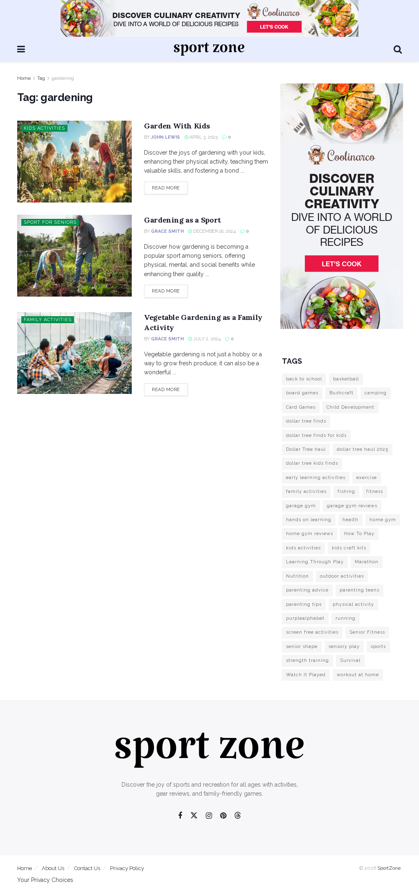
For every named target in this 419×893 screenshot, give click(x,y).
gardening (63, 78)
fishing (346, 491)
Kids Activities (44, 128)
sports (378, 646)
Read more (170, 188)
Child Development (350, 407)
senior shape (302, 646)
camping (376, 393)
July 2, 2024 (206, 339)
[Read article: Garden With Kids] (74, 161)
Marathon (366, 562)
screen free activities (312, 632)
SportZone (389, 868)
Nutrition (297, 576)
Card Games (300, 407)
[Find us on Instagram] (209, 816)
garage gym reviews (352, 505)
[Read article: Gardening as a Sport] (74, 256)
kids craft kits (349, 548)
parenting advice (307, 590)
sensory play (344, 646)
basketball (346, 379)
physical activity (353, 604)
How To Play (359, 533)
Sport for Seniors (50, 222)
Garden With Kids (177, 125)
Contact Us (87, 868)
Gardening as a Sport (182, 220)
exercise (366, 477)
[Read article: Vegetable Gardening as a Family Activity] (74, 353)
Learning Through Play (315, 562)
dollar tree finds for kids (316, 435)
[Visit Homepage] (209, 49)
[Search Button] (398, 49)
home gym (382, 519)
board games (302, 393)
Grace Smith (167, 231)
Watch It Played (306, 674)
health (350, 519)
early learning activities (315, 477)
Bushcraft (341, 393)
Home (24, 78)
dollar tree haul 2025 (362, 449)
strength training (307, 660)
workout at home (358, 674)
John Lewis (165, 137)
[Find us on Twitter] (194, 816)
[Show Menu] (21, 49)
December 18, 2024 (214, 231)
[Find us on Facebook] (180, 816)
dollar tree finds (306, 421)
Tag (41, 78)
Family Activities (48, 319)
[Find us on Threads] (237, 816)
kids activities (303, 548)
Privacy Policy (127, 868)
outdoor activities (342, 576)
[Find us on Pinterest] (223, 816)
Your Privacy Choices (45, 880)
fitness (374, 491)
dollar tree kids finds (312, 463)
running (346, 618)
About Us (53, 868)
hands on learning (308, 519)
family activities (306, 491)
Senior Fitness (367, 632)
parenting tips (304, 604)
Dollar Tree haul (306, 449)
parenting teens (359, 590)
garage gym (301, 505)
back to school (304, 379)
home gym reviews (309, 533)
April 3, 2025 (203, 137)
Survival (350, 660)
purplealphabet (305, 618)
